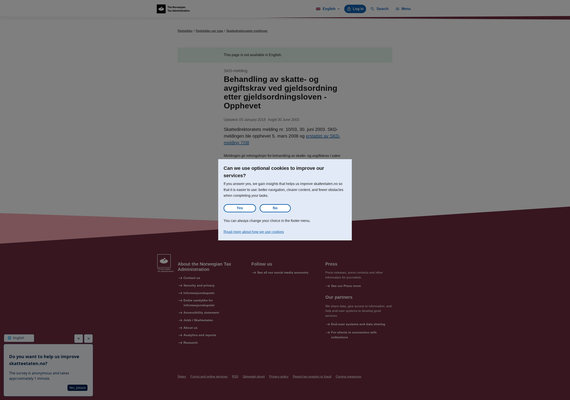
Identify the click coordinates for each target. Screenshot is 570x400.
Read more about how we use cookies (254, 232)
